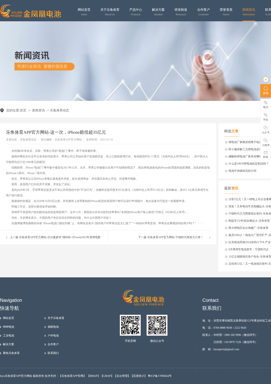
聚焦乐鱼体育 (11, 353)
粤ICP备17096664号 (160, 375)
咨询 (265, 93)
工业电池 (8, 335)
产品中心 (135, 12)
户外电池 (53, 335)
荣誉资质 (226, 12)
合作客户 (203, 12)
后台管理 (122, 375)
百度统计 (138, 375)
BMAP (93, 375)
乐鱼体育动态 (59, 110)
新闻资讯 (248, 12)
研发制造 (181, 12)
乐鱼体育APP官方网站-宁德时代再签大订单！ (175, 237)
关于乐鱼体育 (109, 12)
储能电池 (53, 326)
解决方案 (158, 12)
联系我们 (53, 353)
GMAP (107, 375)
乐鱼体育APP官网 (72, 375)
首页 (23, 110)
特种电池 (8, 326)
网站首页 (84, 12)
